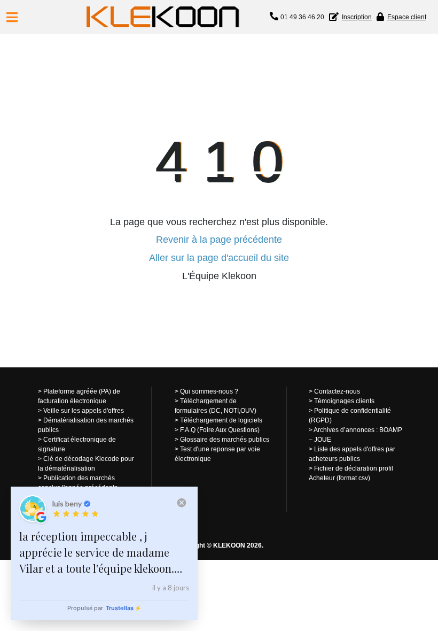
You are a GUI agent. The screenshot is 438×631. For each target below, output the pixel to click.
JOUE (322, 439)
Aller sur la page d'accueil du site (219, 257)
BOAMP (390, 430)
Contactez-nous (337, 391)
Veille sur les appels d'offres (83, 410)
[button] (12, 17)
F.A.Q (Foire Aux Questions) (220, 430)
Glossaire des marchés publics (224, 439)
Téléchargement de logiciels (221, 420)
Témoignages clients (344, 401)
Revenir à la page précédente (219, 239)
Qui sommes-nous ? (209, 391)
